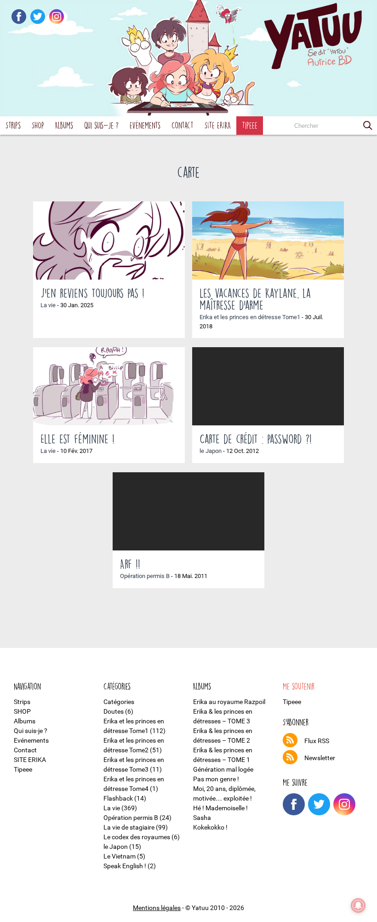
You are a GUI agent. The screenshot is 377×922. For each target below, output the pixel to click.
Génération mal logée (223, 769)
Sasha (202, 817)
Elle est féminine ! (77, 439)
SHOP (38, 125)
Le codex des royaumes (136, 837)
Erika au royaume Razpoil (229, 701)
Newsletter (319, 758)
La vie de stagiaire (128, 827)
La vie (48, 305)
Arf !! (130, 564)
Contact (182, 125)
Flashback (118, 798)
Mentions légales (157, 907)
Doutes (113, 711)
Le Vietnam (119, 856)
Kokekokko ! (210, 827)
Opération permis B (145, 576)
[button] (368, 125)
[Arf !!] (188, 511)
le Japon (211, 450)
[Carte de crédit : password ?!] (268, 386)
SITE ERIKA (218, 125)
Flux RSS (316, 740)
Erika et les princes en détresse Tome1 (250, 317)
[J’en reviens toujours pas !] (109, 240)
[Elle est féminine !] (109, 386)
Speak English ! (124, 866)
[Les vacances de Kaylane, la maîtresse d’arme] (268, 240)
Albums (64, 125)
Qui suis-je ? (101, 125)
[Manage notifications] (358, 905)
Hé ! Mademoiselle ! (220, 808)
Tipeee (249, 125)
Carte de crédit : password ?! (256, 439)
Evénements (145, 125)
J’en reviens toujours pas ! (92, 293)
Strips (13, 125)
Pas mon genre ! (216, 779)
